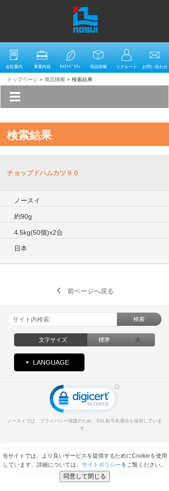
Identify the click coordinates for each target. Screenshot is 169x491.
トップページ (22, 79)
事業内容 (42, 66)
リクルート (126, 66)
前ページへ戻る (91, 291)
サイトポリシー (101, 464)
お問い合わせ (155, 66)
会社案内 (14, 66)
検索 (139, 319)
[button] (84, 400)
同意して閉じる (84, 476)
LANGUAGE (51, 362)
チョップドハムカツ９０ (43, 172)
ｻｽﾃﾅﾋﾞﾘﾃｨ (70, 66)
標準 (104, 340)
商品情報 (98, 66)
